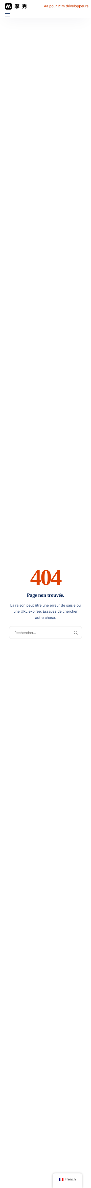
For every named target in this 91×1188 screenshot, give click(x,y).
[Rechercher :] (45, 632)
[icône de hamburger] (7, 15)
